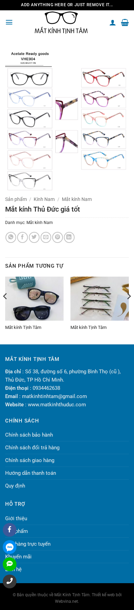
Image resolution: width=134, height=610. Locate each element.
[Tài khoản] (112, 22)
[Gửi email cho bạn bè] (46, 237)
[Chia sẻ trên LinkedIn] (69, 237)
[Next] (128, 310)
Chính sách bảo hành (29, 435)
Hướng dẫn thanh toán (30, 473)
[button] (9, 22)
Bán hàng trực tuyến (28, 544)
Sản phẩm (16, 199)
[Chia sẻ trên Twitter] (34, 237)
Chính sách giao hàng (29, 460)
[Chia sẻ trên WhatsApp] (10, 237)
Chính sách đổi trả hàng (32, 448)
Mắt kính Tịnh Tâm (23, 327)
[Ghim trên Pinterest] (57, 237)
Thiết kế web (103, 594)
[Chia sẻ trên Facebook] (22, 237)
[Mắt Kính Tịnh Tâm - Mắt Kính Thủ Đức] (61, 22)
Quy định (15, 486)
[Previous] (5, 310)
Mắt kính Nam (77, 199)
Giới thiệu (16, 518)
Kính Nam (44, 199)
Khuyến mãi (18, 557)
